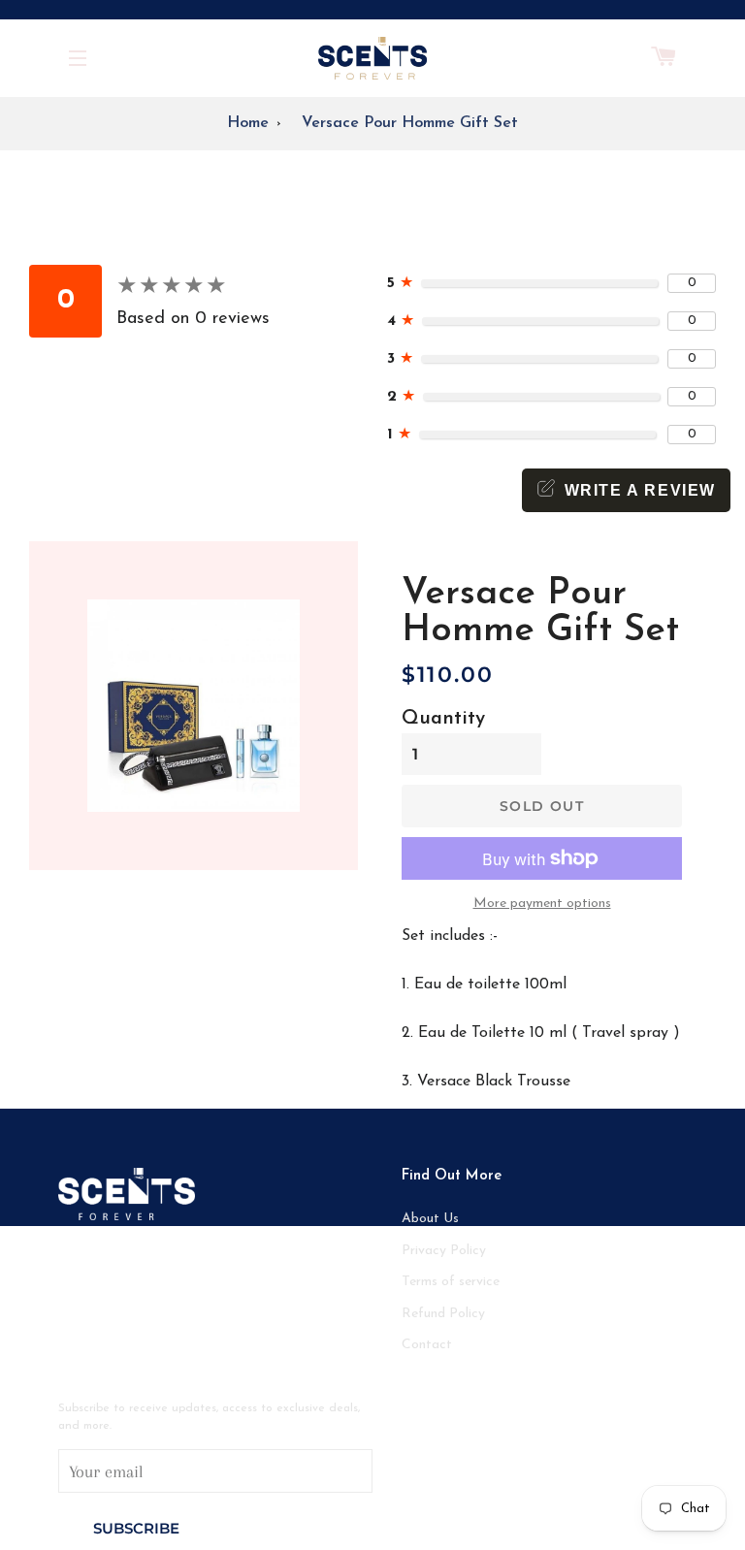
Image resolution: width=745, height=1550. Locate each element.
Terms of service (451, 1282)
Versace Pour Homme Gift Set (410, 123)
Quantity (443, 718)
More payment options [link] (542, 903)
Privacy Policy (444, 1250)
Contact (427, 1345)
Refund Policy (443, 1314)
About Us (430, 1218)
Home (248, 123)
